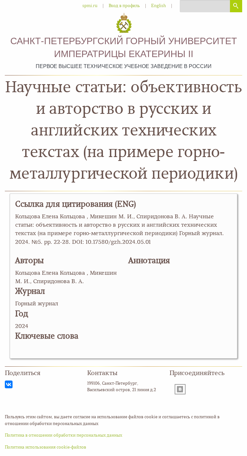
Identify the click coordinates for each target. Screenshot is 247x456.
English (158, 6)
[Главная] (124, 23)
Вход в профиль (124, 6)
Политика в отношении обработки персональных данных (63, 435)
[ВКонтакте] (9, 384)
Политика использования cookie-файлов (45, 447)
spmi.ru (89, 6)
